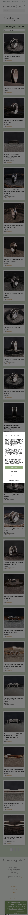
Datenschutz (11, 480)
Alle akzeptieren (14, 467)
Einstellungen (14, 475)
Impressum (17, 480)
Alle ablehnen (14, 471)
